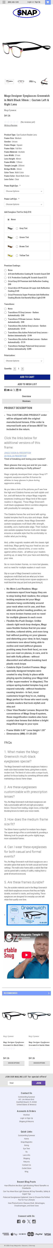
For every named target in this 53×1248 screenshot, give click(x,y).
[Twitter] (14, 390)
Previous (4, 50)
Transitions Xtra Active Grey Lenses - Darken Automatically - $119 (27, 327)
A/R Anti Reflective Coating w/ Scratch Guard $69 (29, 274)
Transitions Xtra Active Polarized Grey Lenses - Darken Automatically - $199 (28, 334)
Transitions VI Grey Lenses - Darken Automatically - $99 (23, 314)
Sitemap (32, 1246)
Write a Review (10, 125)
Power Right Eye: (12, 186)
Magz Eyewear (8, 1036)
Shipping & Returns (26, 1121)
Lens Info (26, 1155)
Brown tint (24, 246)
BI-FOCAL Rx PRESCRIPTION (15, 456)
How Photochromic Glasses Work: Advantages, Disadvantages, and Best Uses (26, 1204)
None (13, 219)
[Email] (8, 390)
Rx (27, 1152)
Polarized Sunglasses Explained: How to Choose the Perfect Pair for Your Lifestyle (26, 1198)
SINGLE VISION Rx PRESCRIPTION (17, 453)
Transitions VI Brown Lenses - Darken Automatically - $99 (24, 320)
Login (29, 2)
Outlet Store (26, 1168)
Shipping (26, 1158)
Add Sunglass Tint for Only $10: (18, 212)
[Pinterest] (20, 390)
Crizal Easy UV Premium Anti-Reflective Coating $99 (28, 282)
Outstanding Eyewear (26, 1135)
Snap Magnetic (26, 1142)
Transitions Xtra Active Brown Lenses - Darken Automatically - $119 (27, 340)
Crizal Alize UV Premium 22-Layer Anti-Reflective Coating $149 (29, 289)
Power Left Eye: (11, 199)
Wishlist (26, 1115)
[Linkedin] (17, 390)
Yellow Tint (24, 255)
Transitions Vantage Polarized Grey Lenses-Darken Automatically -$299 (27, 347)
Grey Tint (23, 228)
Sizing (26, 1145)
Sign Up (37, 2)
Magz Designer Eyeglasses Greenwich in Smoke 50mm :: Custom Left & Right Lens (39, 1045)
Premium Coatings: (12, 265)
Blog (26, 1172)
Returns (26, 1162)
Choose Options (14, 1063)
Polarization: (9, 355)
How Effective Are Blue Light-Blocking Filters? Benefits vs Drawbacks (26, 1187)
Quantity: (8, 368)
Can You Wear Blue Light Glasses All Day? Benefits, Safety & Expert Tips (26, 1192)
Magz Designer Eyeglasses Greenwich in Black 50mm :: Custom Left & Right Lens (13, 1045)
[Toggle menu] (4, 4)
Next (49, 50)
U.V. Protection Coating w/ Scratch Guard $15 (27, 277)
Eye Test (26, 1149)
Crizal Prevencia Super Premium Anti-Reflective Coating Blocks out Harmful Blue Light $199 (28, 296)
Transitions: (9, 304)
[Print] (11, 390)
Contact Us (26, 1165)
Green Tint (24, 237)
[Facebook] (5, 390)
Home (26, 1139)
